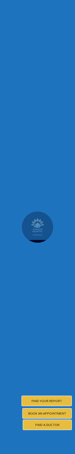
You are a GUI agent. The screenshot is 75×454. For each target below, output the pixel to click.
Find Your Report (46, 401)
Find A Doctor (47, 425)
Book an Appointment (47, 413)
